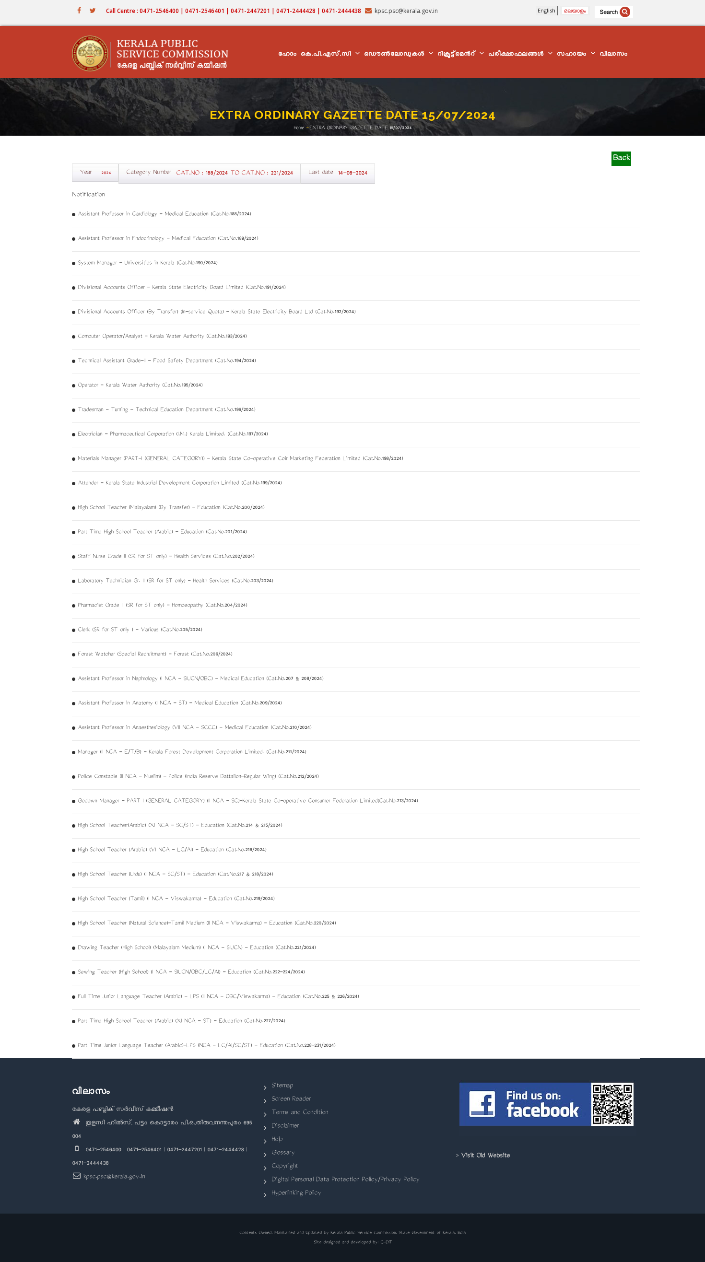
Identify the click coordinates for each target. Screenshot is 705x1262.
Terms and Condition (299, 1113)
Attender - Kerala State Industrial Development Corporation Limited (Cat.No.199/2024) (180, 483)
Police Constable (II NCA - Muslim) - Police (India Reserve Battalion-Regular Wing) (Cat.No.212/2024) (198, 777)
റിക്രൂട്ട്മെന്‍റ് (457, 54)
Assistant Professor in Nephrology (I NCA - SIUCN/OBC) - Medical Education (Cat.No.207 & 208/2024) (200, 679)
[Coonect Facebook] (548, 1108)
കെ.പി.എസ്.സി (327, 54)
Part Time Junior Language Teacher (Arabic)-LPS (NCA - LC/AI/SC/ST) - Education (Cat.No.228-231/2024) (206, 1046)
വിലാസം (613, 54)
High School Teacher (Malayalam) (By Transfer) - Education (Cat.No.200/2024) (171, 508)
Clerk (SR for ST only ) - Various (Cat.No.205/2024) (140, 630)
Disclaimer (285, 1126)
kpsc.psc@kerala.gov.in (114, 1177)
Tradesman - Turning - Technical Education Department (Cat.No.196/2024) (166, 410)
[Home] (154, 52)
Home (299, 127)
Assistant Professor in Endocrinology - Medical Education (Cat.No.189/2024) (168, 239)
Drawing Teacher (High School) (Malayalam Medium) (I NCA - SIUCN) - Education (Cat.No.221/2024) (197, 948)
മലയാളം (575, 10)
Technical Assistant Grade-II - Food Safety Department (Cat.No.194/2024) (167, 361)
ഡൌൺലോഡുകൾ (395, 54)
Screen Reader (291, 1099)
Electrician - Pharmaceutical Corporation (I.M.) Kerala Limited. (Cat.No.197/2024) (173, 435)
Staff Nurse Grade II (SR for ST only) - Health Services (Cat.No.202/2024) (166, 557)
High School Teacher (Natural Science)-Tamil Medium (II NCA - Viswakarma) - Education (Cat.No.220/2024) (207, 924)
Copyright (284, 1166)
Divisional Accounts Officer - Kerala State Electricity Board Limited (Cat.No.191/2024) (181, 288)
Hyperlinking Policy (296, 1193)
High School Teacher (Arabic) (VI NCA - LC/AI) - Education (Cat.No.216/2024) (172, 850)
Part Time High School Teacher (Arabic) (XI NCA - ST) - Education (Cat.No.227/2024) (181, 1021)
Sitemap (282, 1086)
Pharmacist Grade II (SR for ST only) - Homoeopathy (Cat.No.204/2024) (162, 606)
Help (276, 1140)
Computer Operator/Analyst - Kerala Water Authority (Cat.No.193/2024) (162, 337)
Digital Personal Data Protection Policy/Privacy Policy (345, 1180)
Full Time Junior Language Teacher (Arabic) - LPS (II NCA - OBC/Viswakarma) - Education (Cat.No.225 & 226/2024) (218, 997)
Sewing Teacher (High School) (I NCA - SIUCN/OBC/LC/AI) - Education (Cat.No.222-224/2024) (191, 973)
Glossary (282, 1153)
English (546, 10)
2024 (106, 173)
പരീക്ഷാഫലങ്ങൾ (517, 54)
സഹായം (573, 54)
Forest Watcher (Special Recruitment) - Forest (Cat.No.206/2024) (155, 655)
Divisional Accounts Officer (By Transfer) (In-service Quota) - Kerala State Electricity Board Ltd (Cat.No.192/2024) (216, 312)
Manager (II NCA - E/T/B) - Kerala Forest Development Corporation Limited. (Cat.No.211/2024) (192, 752)
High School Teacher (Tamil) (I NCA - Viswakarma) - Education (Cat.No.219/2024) (176, 899)
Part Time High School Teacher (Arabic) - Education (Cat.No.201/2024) (162, 532)
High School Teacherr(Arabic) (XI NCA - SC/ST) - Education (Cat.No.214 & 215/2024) (180, 826)
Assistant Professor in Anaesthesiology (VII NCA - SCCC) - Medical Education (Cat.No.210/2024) (194, 728)
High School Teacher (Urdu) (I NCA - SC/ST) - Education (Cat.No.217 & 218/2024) (175, 875)
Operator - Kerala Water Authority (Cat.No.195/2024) (140, 386)
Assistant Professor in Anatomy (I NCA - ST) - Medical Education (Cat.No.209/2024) (180, 704)
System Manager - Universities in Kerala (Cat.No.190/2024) (147, 263)
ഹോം (287, 54)
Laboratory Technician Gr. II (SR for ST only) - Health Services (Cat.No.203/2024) (175, 581)
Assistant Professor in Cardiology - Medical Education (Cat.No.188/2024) (164, 214)
